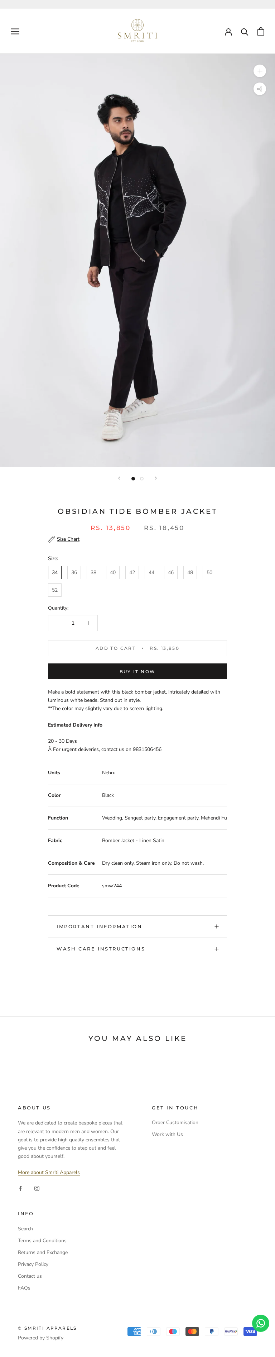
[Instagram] (36, 1188)
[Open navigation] (15, 31)
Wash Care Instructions (101, 949)
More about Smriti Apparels (49, 1172)
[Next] (156, 478)
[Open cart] (260, 31)
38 (93, 572)
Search (25, 1228)
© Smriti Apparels (47, 1328)
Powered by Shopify (40, 1337)
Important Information (100, 926)
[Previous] (119, 478)
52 (55, 590)
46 (171, 572)
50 (209, 572)
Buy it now (138, 671)
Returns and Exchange (43, 1252)
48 (190, 572)
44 (151, 572)
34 (55, 572)
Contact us (30, 1276)
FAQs (24, 1288)
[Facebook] (20, 1188)
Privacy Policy (33, 1264)
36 (74, 572)
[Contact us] (260, 1323)
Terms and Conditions (42, 1240)
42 (132, 572)
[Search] (245, 31)
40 (113, 572)
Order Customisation (175, 1122)
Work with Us (167, 1134)
